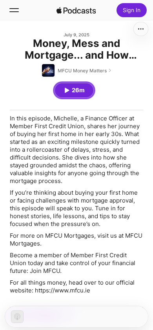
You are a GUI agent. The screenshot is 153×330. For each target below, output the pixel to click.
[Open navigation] (14, 10)
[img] (76, 10)
